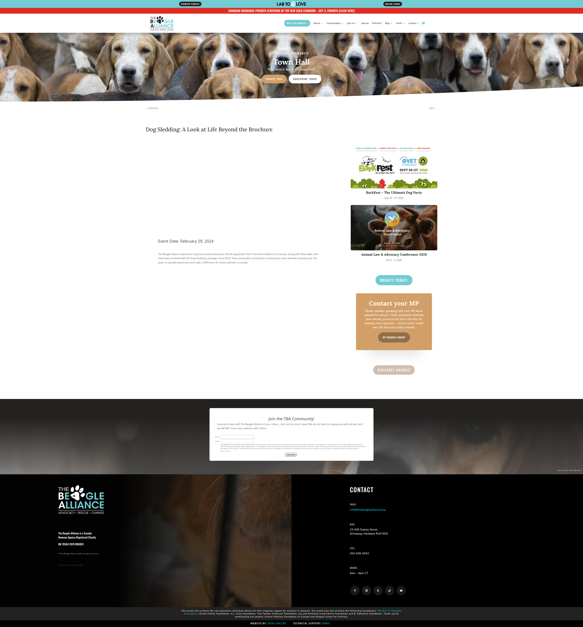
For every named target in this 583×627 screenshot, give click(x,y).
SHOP (399, 23)
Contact (412, 23)
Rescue (365, 23)
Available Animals (394, 369)
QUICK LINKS (392, 4)
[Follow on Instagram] (366, 590)
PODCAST (377, 23)
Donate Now (274, 79)
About (317, 23)
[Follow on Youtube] (401, 590)
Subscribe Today (305, 79)
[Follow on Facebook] (355, 590)
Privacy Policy (225, 451)
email (326, 623)
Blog (387, 23)
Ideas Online (276, 623)
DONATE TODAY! (190, 4)
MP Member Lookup (394, 337)
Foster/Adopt (333, 23)
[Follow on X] (378, 590)
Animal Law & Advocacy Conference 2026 (394, 254)
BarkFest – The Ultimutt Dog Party (394, 192)
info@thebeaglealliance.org (367, 509)
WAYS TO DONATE (296, 23)
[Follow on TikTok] (389, 590)
